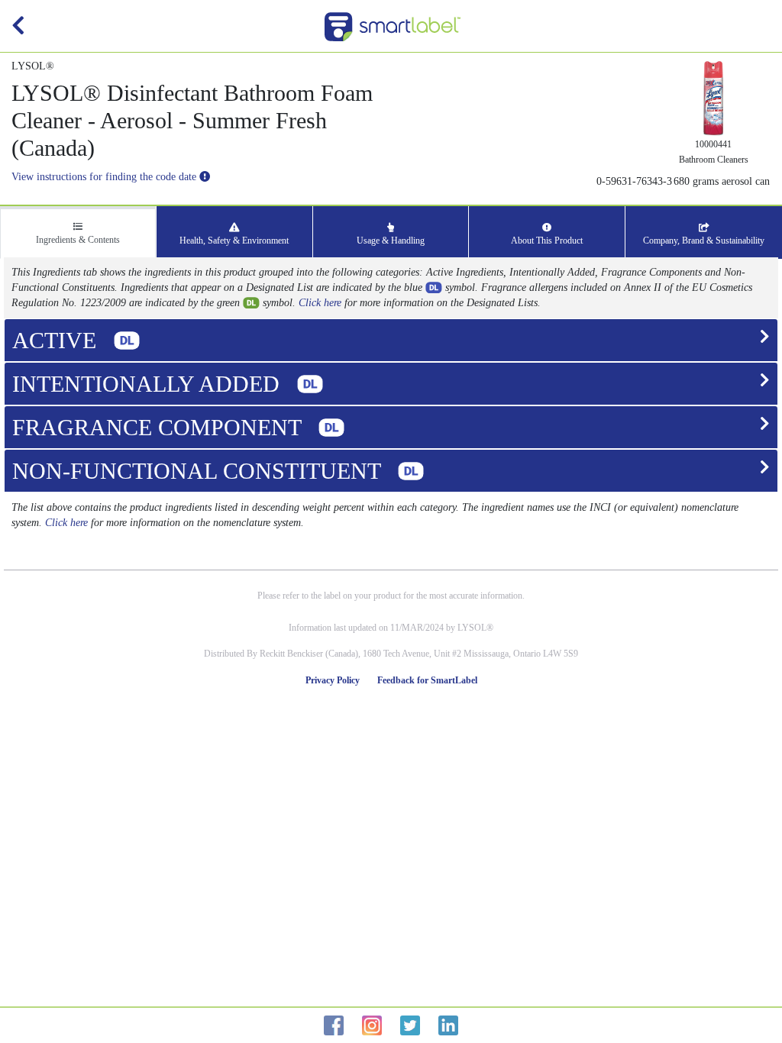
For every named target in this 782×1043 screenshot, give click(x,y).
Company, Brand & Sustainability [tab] (703, 240)
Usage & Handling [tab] (391, 240)
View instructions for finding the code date (105, 176)
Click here (320, 302)
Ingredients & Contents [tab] (78, 239)
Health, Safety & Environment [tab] (234, 240)
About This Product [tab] (547, 240)
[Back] (18, 29)
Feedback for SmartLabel (427, 680)
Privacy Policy (332, 680)
